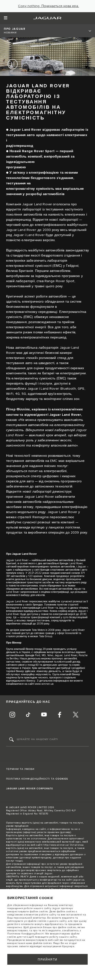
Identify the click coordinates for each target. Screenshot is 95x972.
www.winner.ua (44, 683)
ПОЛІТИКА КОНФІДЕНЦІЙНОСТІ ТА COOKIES (37, 778)
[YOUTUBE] (44, 715)
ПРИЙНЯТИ (47, 960)
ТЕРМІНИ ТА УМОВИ (20, 769)
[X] (75, 715)
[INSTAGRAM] (12, 715)
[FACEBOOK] (60, 715)
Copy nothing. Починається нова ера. (48, 6)
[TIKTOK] (28, 715)
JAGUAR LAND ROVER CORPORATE (29, 788)
